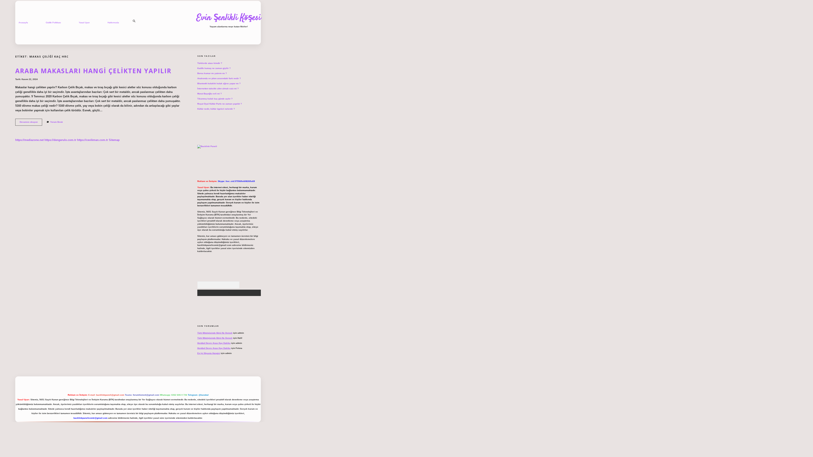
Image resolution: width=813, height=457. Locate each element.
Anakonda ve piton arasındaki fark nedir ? (219, 78)
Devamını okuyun (31, 123)
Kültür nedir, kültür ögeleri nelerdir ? (216, 109)
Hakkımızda (113, 22)
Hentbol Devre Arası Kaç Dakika (214, 343)
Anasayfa (23, 22)
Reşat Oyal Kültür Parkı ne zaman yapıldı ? (219, 104)
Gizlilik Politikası (53, 22)
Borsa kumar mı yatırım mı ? (212, 73)
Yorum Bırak (56, 122)
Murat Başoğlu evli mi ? (209, 93)
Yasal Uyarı (84, 22)
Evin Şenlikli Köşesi (228, 18)
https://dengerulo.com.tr (60, 140)
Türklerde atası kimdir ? (209, 63)
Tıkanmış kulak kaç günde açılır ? (214, 99)
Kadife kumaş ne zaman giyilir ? (214, 68)
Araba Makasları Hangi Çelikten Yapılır (93, 70)
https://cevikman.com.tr (92, 140)
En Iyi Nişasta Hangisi (208, 353)
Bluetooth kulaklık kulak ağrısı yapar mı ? (219, 83)
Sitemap (114, 140)
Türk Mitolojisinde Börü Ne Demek (214, 333)
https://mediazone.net (29, 140)
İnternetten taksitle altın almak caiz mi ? (218, 88)
